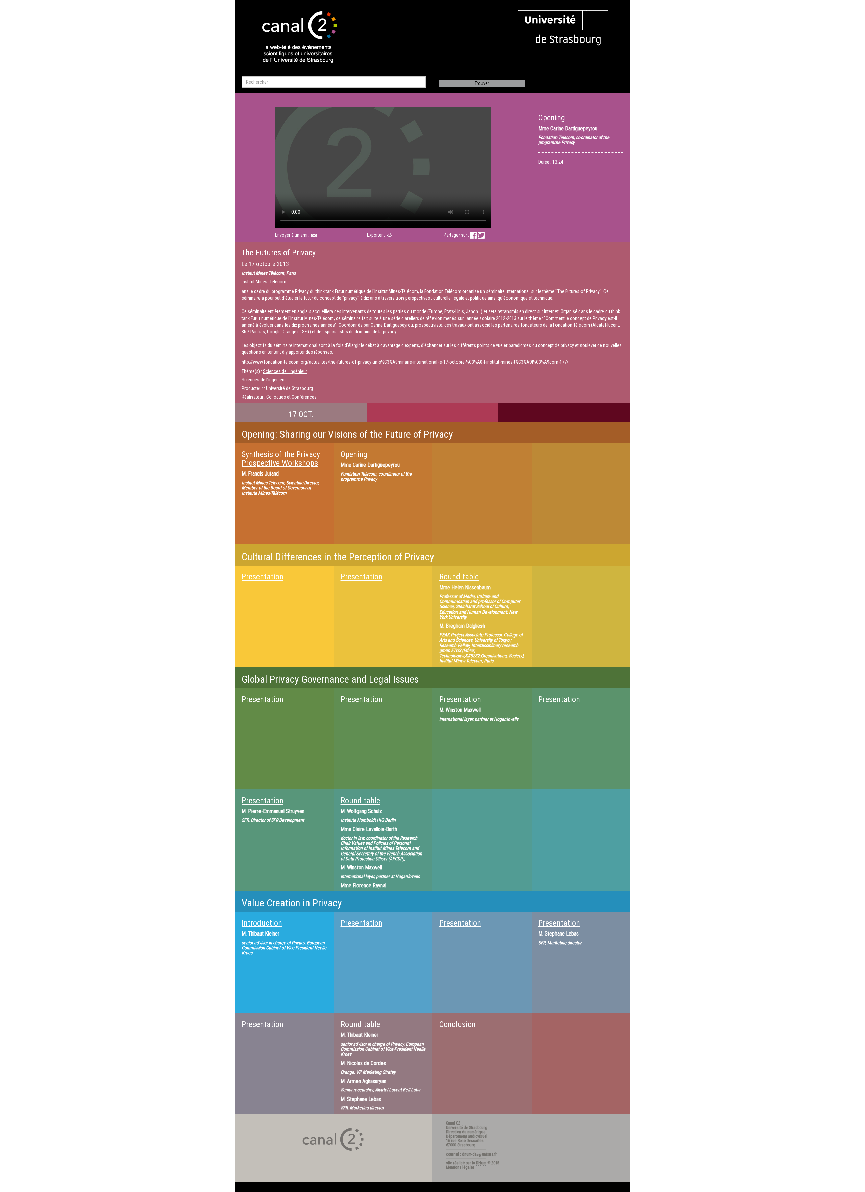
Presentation (262, 576)
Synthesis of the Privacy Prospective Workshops (281, 459)
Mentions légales (460, 1167)
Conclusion (457, 1024)
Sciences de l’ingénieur (285, 371)
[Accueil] (294, 37)
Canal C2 (453, 1123)
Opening (354, 454)
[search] (334, 82)
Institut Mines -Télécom (264, 282)
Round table (459, 576)
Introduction (262, 923)
